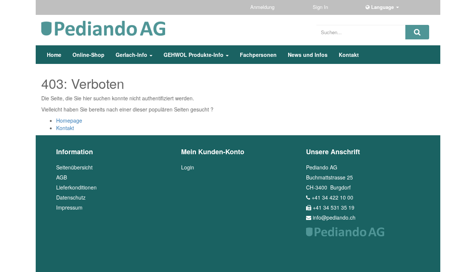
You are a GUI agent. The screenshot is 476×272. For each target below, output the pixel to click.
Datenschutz (71, 197)
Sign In (321, 6)
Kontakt (65, 128)
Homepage (69, 120)
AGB (61, 177)
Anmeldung (263, 6)
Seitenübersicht (74, 167)
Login (187, 167)
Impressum (69, 207)
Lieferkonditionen (76, 187)
